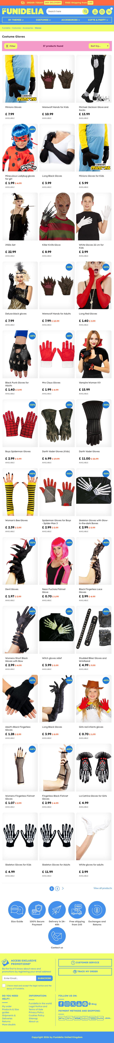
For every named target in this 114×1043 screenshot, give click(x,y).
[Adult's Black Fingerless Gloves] (20, 699)
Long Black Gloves (52, 175)
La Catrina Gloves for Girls (93, 795)
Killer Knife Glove (51, 244)
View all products (103, 888)
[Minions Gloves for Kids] (93, 148)
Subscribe (44, 978)
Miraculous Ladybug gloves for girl (20, 177)
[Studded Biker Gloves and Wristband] (93, 630)
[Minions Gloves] (20, 79)
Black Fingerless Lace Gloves (90, 590)
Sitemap (33, 1018)
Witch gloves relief (52, 658)
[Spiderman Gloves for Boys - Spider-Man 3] (57, 492)
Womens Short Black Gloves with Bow (16, 659)
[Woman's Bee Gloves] (20, 492)
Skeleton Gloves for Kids (18, 864)
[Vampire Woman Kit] (93, 354)
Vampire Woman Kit (90, 382)
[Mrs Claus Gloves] (57, 354)
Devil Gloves (11, 589)
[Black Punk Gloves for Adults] (20, 354)
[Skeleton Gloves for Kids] (20, 837)
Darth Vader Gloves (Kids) (56, 451)
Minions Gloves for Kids (91, 175)
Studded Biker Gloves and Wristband (92, 659)
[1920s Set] (20, 217)
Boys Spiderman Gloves (18, 451)
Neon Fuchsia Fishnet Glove (53, 590)
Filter (12, 46)
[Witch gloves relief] (57, 630)
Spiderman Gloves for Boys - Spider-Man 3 (56, 522)
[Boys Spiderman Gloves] (20, 423)
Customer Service (87, 962)
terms (9, 988)
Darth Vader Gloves (89, 451)
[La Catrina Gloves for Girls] (93, 768)
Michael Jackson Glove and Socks (93, 108)
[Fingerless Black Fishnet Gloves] (57, 768)
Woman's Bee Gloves (16, 520)
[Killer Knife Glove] (57, 217)
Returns (6, 1021)
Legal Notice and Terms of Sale (38, 1008)
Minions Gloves (13, 107)
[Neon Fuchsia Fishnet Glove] (57, 561)
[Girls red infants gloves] (93, 699)
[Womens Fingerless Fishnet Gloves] (20, 768)
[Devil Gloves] (20, 561)
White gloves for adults (91, 864)
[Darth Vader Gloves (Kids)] (57, 423)
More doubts (9, 1024)
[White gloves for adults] (93, 837)
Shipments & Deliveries (9, 1017)
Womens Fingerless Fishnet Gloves (20, 797)
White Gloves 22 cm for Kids (91, 246)
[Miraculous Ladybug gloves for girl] (20, 148)
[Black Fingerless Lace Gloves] (93, 561)
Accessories (69, 20)
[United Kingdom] (61, 1004)
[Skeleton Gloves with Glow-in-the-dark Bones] (93, 492)
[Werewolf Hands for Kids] (57, 79)
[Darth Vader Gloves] (93, 423)
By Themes (14, 20)
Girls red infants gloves (91, 726)
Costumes (42, 20)
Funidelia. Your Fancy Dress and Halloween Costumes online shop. (23, 11)
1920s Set (10, 244)
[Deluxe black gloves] (20, 286)
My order (7, 1006)
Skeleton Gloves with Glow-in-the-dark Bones (93, 522)
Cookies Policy (36, 1015)
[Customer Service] (102, 12)
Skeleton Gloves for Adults (56, 864)
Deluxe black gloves (16, 313)
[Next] (63, 888)
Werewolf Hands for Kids (55, 107)
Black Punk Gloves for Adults (17, 384)
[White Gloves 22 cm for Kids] (93, 217)
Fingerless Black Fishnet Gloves (55, 797)
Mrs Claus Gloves (51, 382)
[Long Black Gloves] (57, 148)
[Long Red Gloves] (93, 286)
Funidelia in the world (40, 1003)
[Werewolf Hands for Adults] (57, 286)
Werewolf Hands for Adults (56, 313)
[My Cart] (109, 12)
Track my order (87, 971)
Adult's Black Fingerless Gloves (17, 728)
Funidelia (6, 28)
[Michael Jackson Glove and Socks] (93, 79)
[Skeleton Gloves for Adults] (57, 837)
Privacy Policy (36, 1012)
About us (33, 1021)
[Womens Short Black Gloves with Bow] (20, 630)
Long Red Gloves (88, 313)
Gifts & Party (97, 20)
